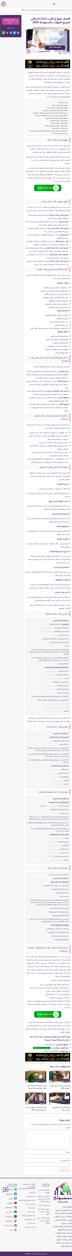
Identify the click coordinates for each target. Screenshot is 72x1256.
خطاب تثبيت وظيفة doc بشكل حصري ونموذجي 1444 (43, 1199)
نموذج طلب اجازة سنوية (59, 128)
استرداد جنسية (30, 1204)
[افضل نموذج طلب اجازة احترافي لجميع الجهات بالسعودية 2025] (47, 68)
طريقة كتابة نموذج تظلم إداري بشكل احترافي (61, 1108)
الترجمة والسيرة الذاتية (28, 1215)
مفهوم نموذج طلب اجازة (59, 105)
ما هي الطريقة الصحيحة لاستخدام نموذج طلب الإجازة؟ (50, 113)
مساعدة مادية (31, 1196)
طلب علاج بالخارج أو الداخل (26, 1200)
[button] (54, 4)
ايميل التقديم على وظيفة (44, 1191)
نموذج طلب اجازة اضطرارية (36, 721)
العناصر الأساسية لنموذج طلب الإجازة (55, 110)
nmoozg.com (49, 1044)
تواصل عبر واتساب (43, 1048)
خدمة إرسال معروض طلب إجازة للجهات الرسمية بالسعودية (48, 131)
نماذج (63, 10)
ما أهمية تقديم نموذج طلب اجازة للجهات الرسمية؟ (51, 115)
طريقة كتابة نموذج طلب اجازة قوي (56, 118)
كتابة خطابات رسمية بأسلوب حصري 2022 (43, 1220)
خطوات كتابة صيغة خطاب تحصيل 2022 (44, 1211)
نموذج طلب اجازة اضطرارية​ (58, 120)
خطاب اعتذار (31, 1211)
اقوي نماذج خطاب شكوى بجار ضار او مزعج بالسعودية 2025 (36, 1108)
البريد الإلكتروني (64, 1160)
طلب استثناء (31, 1223)
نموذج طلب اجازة (44, 1205)
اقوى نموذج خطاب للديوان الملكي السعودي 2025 (60, 1087)
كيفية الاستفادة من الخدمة (59, 133)
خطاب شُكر (31, 1207)
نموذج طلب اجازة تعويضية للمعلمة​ (56, 126)
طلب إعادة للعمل (30, 1219)
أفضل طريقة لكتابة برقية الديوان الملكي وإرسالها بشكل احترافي (36, 1087)
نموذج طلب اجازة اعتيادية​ (59, 123)
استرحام (32, 1192)
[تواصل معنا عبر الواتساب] (66, 1192)
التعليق (67, 1127)
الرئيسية (68, 10)
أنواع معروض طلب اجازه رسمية (57, 108)
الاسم (67, 1152)
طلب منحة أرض (30, 1227)
